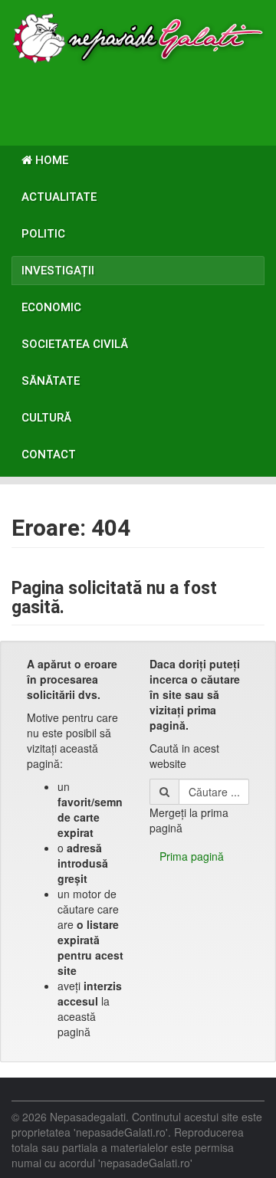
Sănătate (50, 381)
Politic (43, 234)
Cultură (46, 418)
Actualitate (59, 197)
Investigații (57, 270)
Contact (48, 454)
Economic (51, 307)
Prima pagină (191, 856)
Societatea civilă (74, 344)
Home (50, 160)
